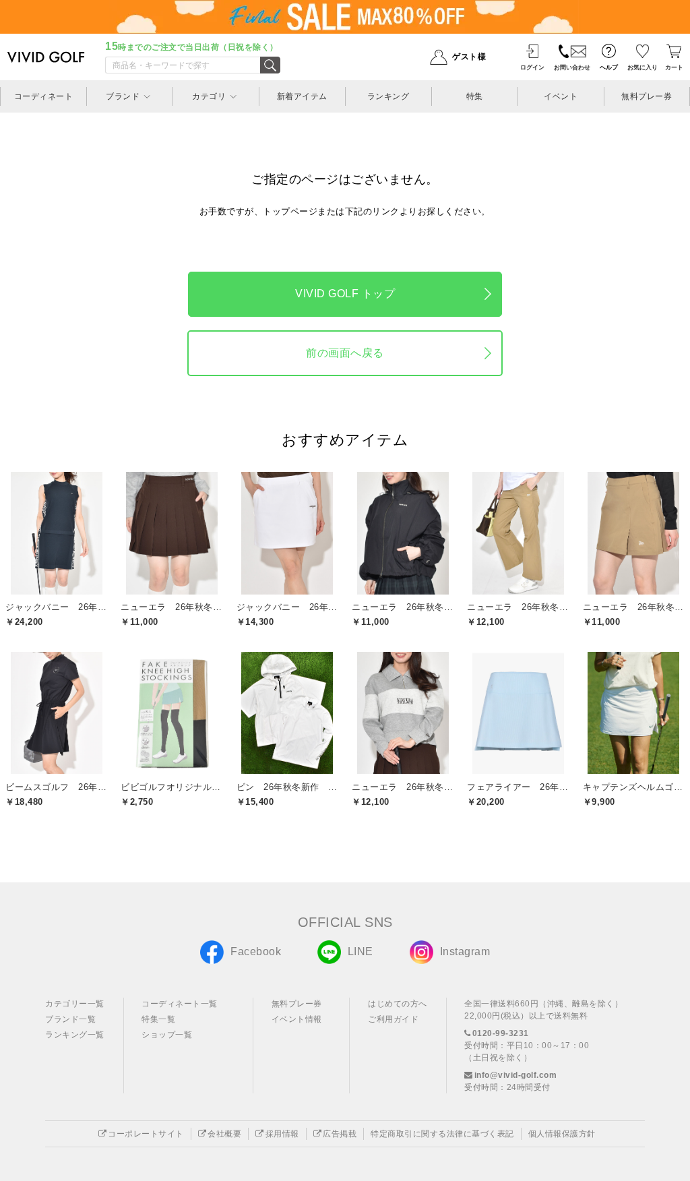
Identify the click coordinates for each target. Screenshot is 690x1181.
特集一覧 (158, 1019)
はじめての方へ (397, 1003)
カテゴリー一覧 (74, 1003)
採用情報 (282, 1134)
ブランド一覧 (70, 1019)
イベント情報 (297, 1019)
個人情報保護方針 (562, 1134)
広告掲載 (339, 1134)
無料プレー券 (297, 1003)
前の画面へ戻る (345, 353)
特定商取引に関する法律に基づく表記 (442, 1134)
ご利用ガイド (393, 1019)
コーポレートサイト (146, 1134)
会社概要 (224, 1134)
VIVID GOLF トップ (345, 293)
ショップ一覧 (167, 1034)
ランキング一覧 (74, 1034)
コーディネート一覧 (180, 1003)
